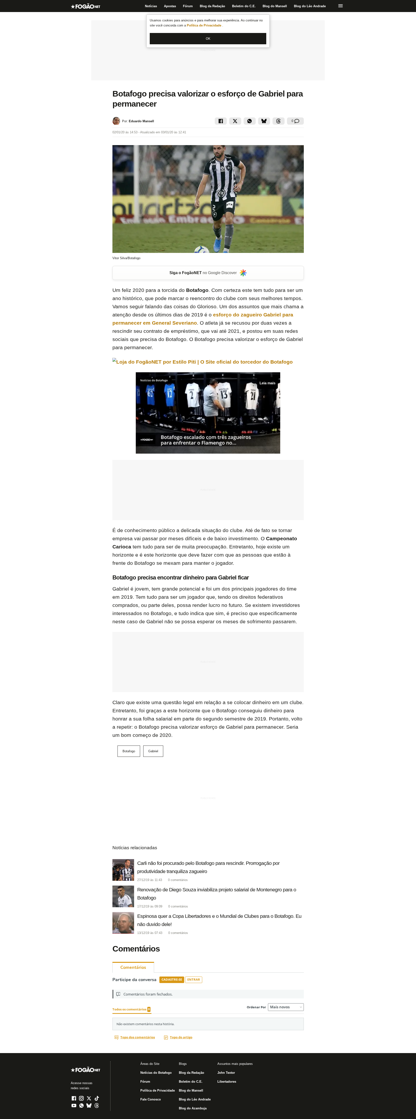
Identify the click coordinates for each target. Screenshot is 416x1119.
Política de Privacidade (204, 25)
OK (208, 38)
